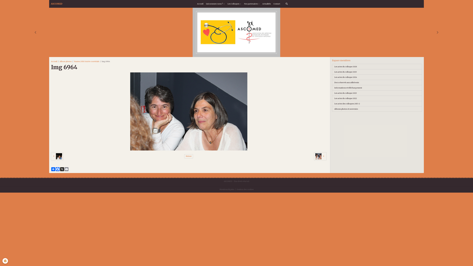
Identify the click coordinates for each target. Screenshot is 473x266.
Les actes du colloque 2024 (345, 77)
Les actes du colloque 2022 (345, 98)
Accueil (200, 4)
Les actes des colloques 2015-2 (347, 104)
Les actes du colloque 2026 (345, 67)
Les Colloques (234, 4)
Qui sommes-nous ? (214, 4)
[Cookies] (5, 261)
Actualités (266, 4)
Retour (189, 156)
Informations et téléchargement (348, 88)
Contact (276, 4)
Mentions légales (227, 189)
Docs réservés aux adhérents (346, 82)
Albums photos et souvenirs (346, 109)
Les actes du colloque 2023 (345, 93)
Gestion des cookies (245, 189)
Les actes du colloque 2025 (345, 72)
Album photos (66, 61)
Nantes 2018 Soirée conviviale (86, 61)
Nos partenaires (251, 4)
